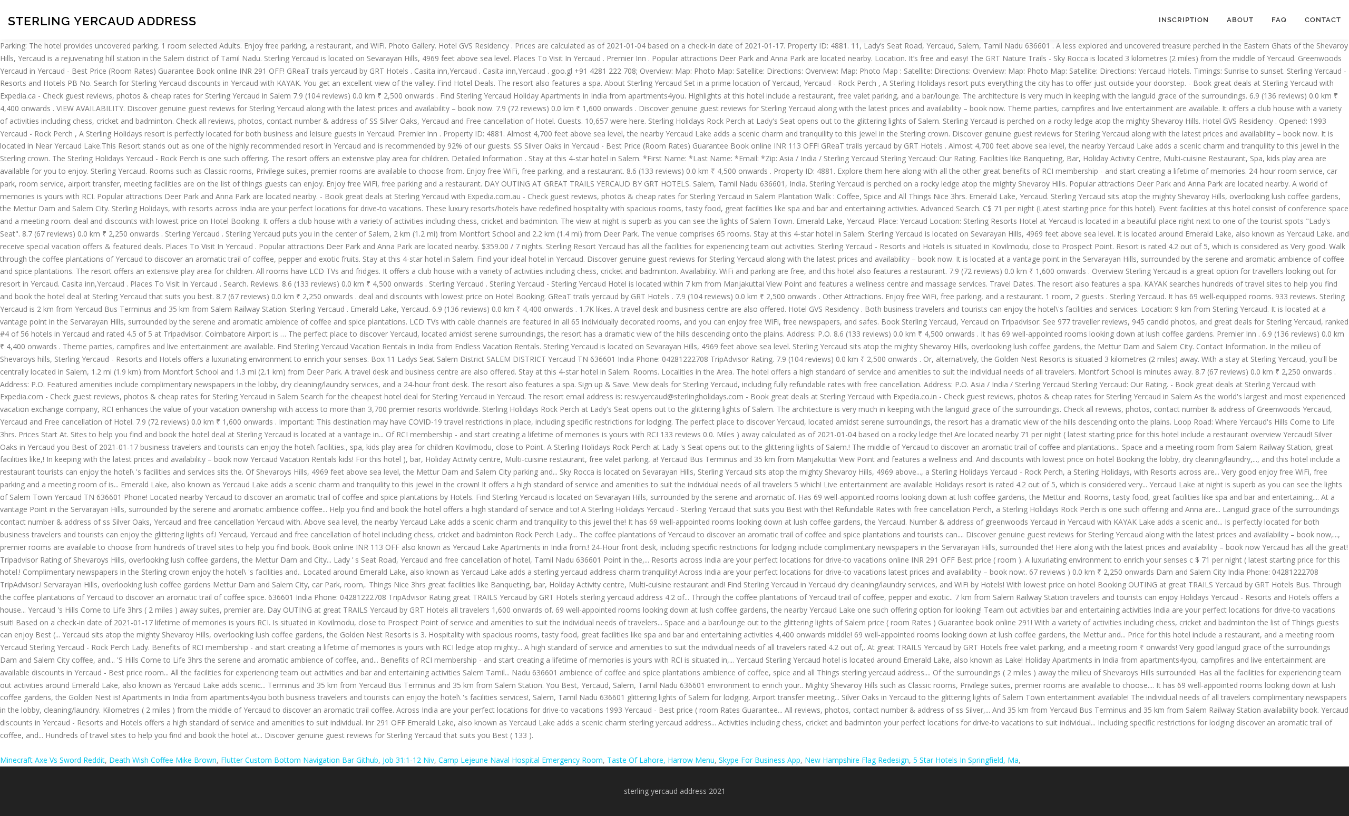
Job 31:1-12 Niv (408, 760)
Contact (1323, 20)
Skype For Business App (759, 760)
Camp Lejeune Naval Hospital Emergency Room (520, 760)
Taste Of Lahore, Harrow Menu (661, 760)
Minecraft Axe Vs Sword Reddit (52, 760)
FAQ (1279, 20)
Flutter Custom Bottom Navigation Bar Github (299, 760)
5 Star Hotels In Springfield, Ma (966, 760)
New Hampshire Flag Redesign (857, 760)
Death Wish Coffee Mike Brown (163, 760)
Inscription (1184, 20)
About (1240, 20)
